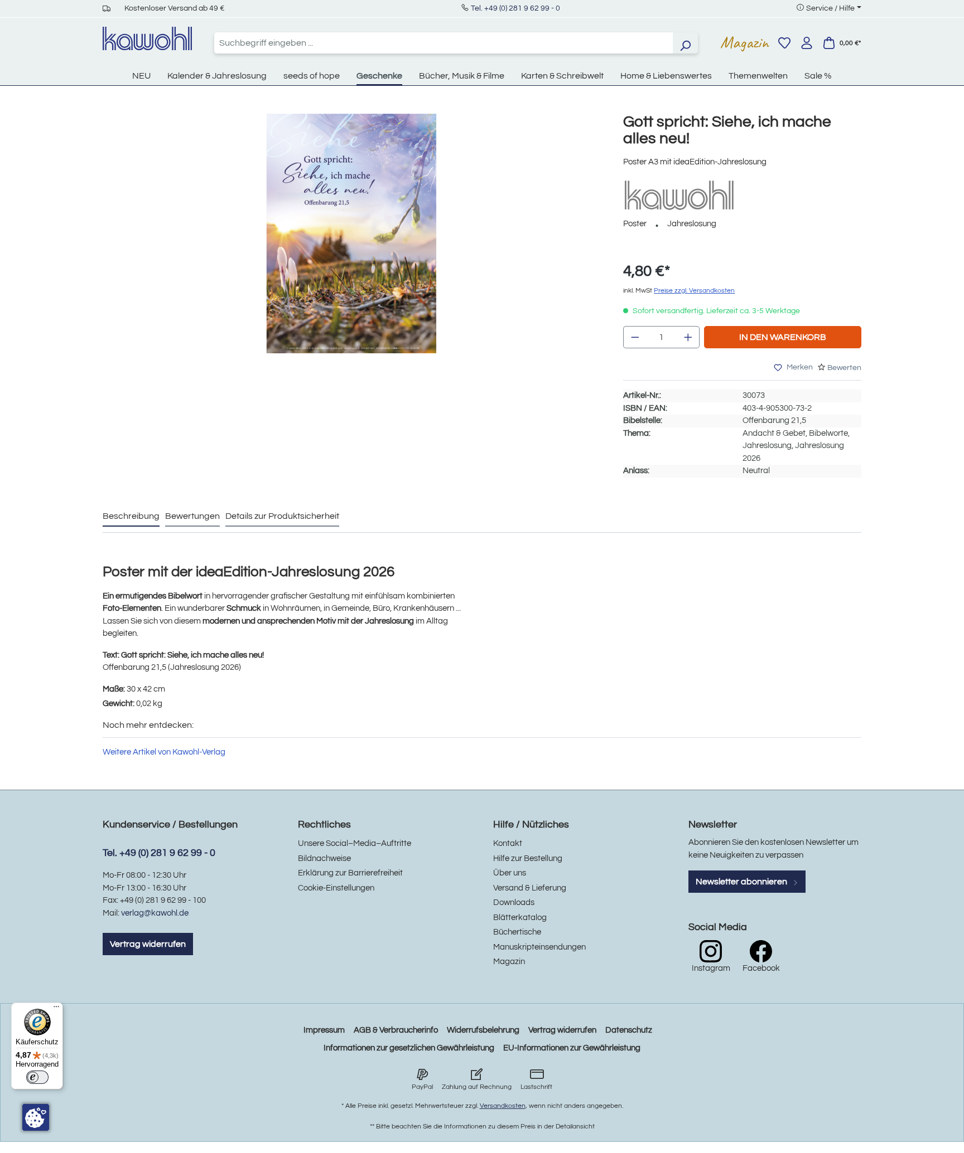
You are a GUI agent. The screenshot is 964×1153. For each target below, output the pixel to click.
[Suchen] (685, 42)
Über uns (509, 873)
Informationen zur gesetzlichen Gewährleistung (409, 1048)
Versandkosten (503, 1106)
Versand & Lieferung (529, 888)
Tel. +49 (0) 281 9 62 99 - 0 (515, 8)
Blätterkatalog (520, 917)
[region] (351, 245)
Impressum (324, 1030)
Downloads (513, 902)
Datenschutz (628, 1030)
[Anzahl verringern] (635, 337)
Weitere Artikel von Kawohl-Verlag (164, 752)
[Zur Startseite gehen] (147, 38)
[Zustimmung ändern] (35, 1117)
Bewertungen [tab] (192, 516)
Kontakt (507, 843)
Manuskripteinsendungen (539, 947)
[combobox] (443, 42)
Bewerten (844, 368)
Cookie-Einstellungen (336, 888)
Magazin (744, 42)
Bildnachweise (324, 858)
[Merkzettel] (784, 43)
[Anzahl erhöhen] (688, 337)
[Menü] (56, 1009)
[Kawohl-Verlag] (679, 195)
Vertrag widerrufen (148, 944)
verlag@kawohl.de (155, 913)
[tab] (131, 517)
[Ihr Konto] (806, 43)
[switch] (37, 1077)
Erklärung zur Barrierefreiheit (350, 873)
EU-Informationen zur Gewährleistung (571, 1048)
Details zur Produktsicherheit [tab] (282, 516)
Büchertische (517, 932)
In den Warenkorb (782, 337)
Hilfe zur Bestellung (527, 858)
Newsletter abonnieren (742, 881)
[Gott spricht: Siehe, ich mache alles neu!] (351, 233)
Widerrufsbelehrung (483, 1030)
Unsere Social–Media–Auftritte (354, 843)
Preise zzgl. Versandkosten (694, 290)
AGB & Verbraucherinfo (396, 1030)
